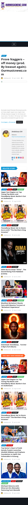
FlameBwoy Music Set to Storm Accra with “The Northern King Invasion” (13, 230)
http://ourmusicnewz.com (18, 136)
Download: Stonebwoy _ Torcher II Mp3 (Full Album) (13, 346)
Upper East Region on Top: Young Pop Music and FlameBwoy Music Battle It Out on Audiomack (13, 195)
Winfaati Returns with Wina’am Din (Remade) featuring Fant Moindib (10, 488)
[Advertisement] (14, 26)
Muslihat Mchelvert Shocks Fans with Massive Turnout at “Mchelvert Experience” (13, 305)
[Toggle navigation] (14, 44)
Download (19, 122)
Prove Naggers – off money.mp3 (8, 122)
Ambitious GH (7, 78)
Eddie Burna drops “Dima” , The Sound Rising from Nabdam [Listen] (13, 271)
